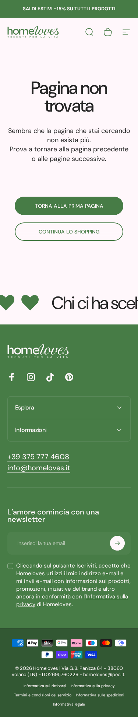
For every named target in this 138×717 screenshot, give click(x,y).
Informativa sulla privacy (93, 685)
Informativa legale (69, 704)
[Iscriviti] (117, 543)
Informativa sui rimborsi (45, 685)
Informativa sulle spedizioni (100, 695)
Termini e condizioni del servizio (42, 695)
